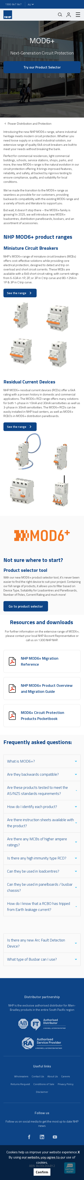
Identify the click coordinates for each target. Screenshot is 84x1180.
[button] (42, 90)
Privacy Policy (65, 1084)
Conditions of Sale (43, 1084)
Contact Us (38, 1076)
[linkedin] (42, 1137)
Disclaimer (42, 1092)
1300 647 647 (13, 4)
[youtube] (55, 1137)
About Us (52, 1076)
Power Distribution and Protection (29, 123)
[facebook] (29, 1137)
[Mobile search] (60, 15)
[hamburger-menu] (76, 15)
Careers (65, 1076)
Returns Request (20, 1084)
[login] (68, 15)
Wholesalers (21, 1076)
